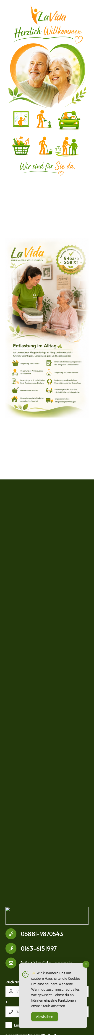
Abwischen (44, 1016)
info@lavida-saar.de (47, 963)
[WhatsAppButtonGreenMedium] (47, 916)
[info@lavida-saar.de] (13, 963)
